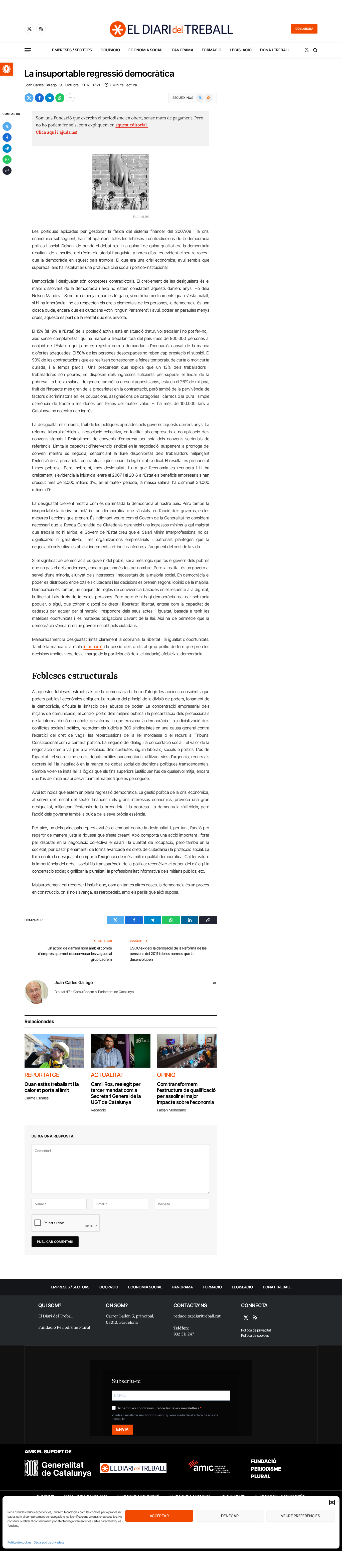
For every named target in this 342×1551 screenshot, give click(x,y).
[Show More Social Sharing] (70, 97)
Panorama (182, 50)
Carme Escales (37, 1098)
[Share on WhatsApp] (59, 97)
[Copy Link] (7, 170)
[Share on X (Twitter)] (29, 97)
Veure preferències (300, 1515)
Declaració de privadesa (49, 1542)
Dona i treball (275, 50)
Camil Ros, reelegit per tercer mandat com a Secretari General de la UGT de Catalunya (116, 1093)
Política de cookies (19, 1542)
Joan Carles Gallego (41, 85)
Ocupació (110, 50)
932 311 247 (184, 1333)
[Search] (314, 50)
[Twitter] (7, 126)
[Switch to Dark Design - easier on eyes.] (306, 50)
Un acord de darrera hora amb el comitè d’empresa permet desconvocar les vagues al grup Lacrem (75, 954)
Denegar (230, 1515)
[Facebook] (7, 137)
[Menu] (28, 50)
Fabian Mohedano (171, 1110)
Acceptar (159, 1515)
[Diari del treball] (171, 29)
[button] (6, 69)
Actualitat (107, 1075)
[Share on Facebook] (39, 97)
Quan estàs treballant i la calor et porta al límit (52, 1087)
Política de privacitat (256, 1330)
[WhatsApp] (7, 159)
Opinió (166, 1075)
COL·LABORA (304, 29)
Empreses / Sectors (72, 50)
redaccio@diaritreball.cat (197, 1315)
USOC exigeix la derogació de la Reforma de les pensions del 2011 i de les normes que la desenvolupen (168, 954)
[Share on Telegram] (49, 97)
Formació (211, 50)
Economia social (146, 50)
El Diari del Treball (55, 1315)
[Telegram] (7, 148)
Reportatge (42, 1075)
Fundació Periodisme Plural (64, 1327)
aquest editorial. (131, 125)
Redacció (98, 1110)
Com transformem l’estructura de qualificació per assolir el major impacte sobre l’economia (186, 1093)
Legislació (241, 50)
